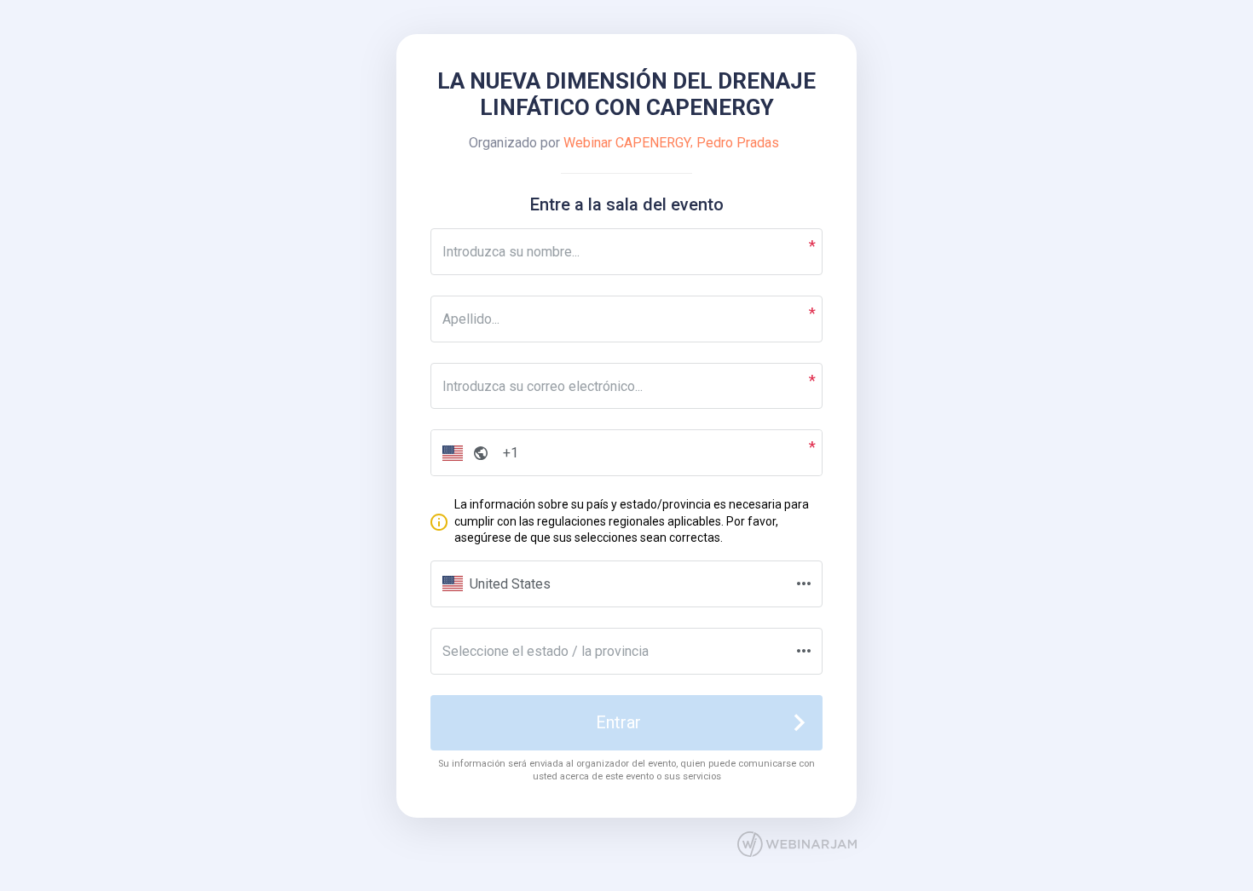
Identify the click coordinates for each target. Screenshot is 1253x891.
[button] (461, 452)
